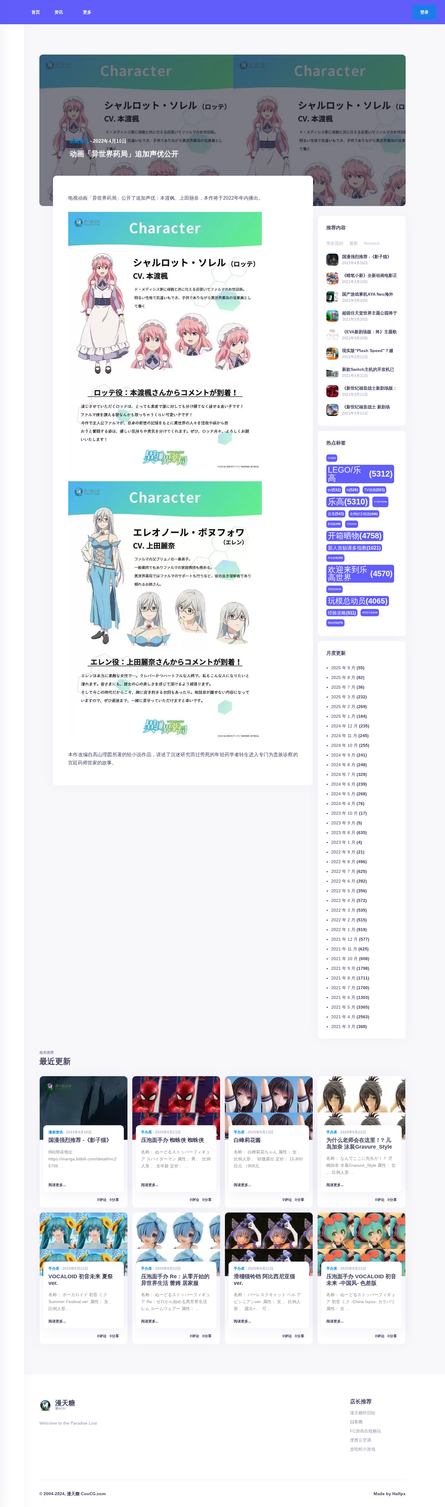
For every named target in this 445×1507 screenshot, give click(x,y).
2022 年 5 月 (343, 890)
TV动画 (374, 490)
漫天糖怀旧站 (362, 1413)
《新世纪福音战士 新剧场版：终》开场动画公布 (366, 406)
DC (332, 458)
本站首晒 (335, 558)
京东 (336, 514)
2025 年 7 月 (343, 687)
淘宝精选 (334, 589)
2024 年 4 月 (343, 803)
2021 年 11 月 (344, 948)
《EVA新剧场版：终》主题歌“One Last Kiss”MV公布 (369, 331)
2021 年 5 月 (343, 1007)
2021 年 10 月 (344, 958)
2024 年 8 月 (343, 764)
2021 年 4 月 (343, 1016)
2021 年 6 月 (343, 997)
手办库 (146, 1132)
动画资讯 (79, 141)
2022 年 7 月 (343, 871)
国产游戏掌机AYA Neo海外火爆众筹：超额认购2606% (368, 294)
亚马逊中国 (380, 502)
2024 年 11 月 (344, 735)
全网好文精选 (364, 514)
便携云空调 (360, 1440)
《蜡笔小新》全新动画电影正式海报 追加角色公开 (369, 275)
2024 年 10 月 (344, 745)
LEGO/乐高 (360, 474)
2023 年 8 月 (343, 832)
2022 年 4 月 (343, 900)
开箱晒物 (355, 535)
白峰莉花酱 (247, 1140)
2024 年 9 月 (343, 755)
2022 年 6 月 (343, 881)
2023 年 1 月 (343, 842)
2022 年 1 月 (343, 929)
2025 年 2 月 (343, 706)
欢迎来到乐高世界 (360, 573)
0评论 (102, 1200)
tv (352, 490)
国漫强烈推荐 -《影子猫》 (366, 256)
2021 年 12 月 (344, 939)
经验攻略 (342, 612)
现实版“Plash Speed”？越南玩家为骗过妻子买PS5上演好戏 (369, 350)
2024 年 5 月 (343, 793)
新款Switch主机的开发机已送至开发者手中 (368, 369)
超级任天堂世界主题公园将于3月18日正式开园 (369, 313)
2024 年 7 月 (343, 774)
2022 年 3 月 (343, 910)
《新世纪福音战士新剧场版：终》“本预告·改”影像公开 (369, 388)
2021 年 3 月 (343, 1026)
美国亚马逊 (369, 612)
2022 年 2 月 (343, 919)
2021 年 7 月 (343, 987)
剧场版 (334, 524)
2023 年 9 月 (343, 822)
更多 (88, 12)
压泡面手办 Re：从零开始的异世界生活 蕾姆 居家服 (175, 1279)
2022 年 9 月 (343, 852)
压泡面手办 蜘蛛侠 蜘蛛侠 (172, 1140)
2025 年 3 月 (343, 696)
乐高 (348, 501)
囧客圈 (356, 1422)
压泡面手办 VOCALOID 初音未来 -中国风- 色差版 (361, 1279)
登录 (424, 12)
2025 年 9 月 (343, 667)
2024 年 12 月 (344, 726)
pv (334, 490)
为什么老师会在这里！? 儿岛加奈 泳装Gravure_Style (359, 1143)
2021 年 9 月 (343, 968)
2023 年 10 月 (344, 813)
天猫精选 (352, 524)
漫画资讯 (55, 1132)
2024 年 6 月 (343, 784)
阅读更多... (57, 1185)
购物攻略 (335, 622)
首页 (35, 12)
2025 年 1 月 (343, 716)
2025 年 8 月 (343, 677)
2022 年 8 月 (343, 861)
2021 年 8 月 (343, 978)
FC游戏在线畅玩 (365, 1431)
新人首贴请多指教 (354, 548)
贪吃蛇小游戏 (362, 1449)
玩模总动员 (357, 601)
